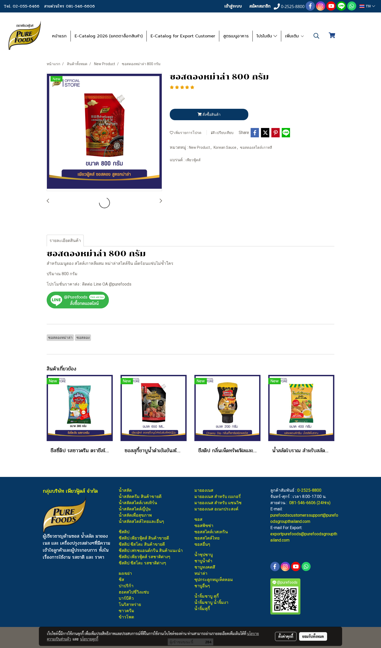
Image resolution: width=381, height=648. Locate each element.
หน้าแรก (59, 36)
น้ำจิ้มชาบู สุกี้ (206, 596)
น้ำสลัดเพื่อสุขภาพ (135, 515)
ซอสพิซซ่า (203, 525)
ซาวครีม (126, 610)
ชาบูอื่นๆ (202, 585)
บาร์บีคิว (126, 598)
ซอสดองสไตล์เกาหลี (256, 147)
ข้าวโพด (126, 617)
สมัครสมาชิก (260, 6)
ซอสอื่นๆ (202, 544)
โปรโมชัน (265, 36)
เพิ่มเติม (292, 36)
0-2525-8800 (309, 490)
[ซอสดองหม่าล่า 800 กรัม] (104, 131)
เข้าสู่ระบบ (233, 6)
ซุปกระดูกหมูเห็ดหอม (213, 579)
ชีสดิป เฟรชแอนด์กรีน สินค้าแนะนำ (151, 550)
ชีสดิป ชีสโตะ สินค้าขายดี (142, 544)
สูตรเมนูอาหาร (236, 36)
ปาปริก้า (126, 585)
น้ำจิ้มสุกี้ (202, 608)
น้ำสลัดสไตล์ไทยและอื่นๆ (141, 521)
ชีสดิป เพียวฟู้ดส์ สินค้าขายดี (144, 538)
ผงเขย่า (125, 573)
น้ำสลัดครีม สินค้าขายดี (140, 496)
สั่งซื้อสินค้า (211, 114)
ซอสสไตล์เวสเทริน (211, 531)
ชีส (121, 579)
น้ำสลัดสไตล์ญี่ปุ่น (135, 509)
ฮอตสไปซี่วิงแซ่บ (134, 592)
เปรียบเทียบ (224, 133)
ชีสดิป (124, 531)
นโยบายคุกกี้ (89, 639)
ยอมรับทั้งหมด (313, 636)
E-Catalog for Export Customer (183, 36)
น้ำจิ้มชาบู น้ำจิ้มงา (211, 602)
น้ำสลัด (125, 490)
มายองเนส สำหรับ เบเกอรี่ (217, 496)
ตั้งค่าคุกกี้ (285, 636)
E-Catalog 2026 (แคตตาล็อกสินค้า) (109, 36)
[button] (316, 36)
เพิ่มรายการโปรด (187, 133)
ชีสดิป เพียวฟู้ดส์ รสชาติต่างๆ (144, 556)
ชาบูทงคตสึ (204, 567)
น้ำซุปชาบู (203, 554)
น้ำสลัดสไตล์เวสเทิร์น (138, 502)
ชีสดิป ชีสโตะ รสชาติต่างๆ (142, 563)
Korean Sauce (225, 147)
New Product (200, 147)
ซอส (198, 519)
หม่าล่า (200, 573)
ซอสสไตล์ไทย (207, 538)
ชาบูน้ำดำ (203, 560)
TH (368, 6)
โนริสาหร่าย (130, 604)
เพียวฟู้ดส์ (193, 160)
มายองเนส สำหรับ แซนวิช (218, 502)
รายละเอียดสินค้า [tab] (65, 240)
